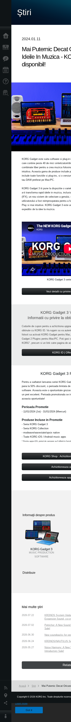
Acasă (6, 36)
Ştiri (6, 688)
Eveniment (6, 70)
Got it (29, 710)
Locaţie (6, 695)
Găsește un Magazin (6, 93)
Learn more (21, 703)
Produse (6, 47)
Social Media (6, 703)
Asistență (6, 81)
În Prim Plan (6, 58)
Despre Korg (6, 716)
